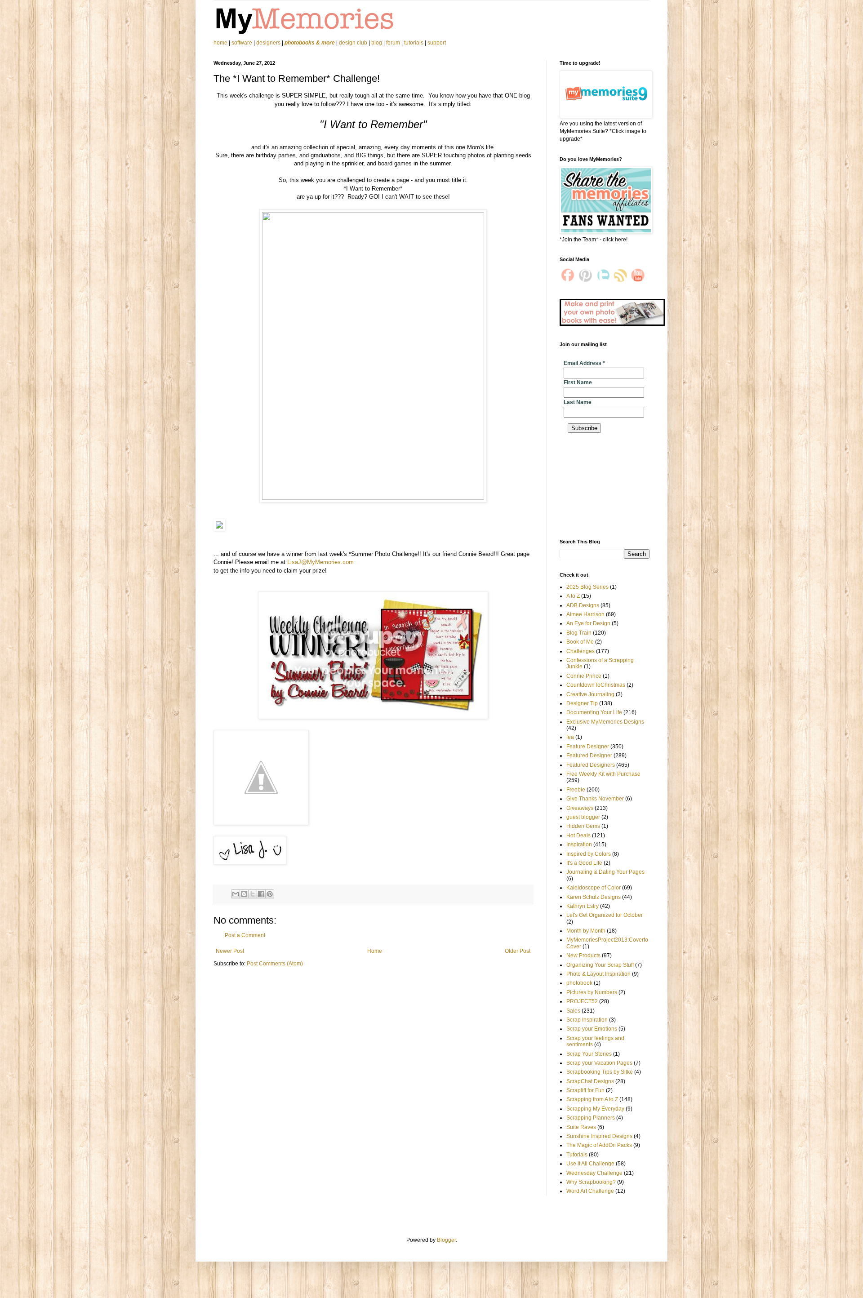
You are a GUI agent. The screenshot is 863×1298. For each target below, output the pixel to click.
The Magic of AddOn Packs (599, 1145)
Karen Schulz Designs (593, 897)
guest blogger (583, 817)
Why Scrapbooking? (591, 1182)
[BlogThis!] (244, 893)
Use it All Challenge (590, 1163)
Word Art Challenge (590, 1191)
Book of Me (580, 642)
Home (374, 951)
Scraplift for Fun (585, 1090)
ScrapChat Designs (590, 1081)
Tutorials (576, 1154)
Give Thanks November (595, 799)
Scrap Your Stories (589, 1054)
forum (393, 43)
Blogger (446, 1240)
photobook (579, 983)
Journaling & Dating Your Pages (605, 872)
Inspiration (579, 844)
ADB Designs (582, 605)
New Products (583, 955)
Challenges (580, 651)
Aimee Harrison (585, 614)
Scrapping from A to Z (592, 1099)
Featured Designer (589, 755)
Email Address (584, 363)
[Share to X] (252, 893)
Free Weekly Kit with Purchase (603, 774)
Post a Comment (245, 935)
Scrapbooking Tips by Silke (599, 1072)
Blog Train (579, 633)
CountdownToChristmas (595, 685)
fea (570, 737)
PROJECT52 (582, 1001)
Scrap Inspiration (587, 1020)
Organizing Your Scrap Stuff (600, 965)
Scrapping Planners (590, 1118)
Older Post (517, 951)
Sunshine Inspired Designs (599, 1136)
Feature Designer (587, 746)
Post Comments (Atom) (275, 963)
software (241, 43)
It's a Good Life (584, 863)
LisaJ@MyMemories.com (321, 562)
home (221, 43)
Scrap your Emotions (591, 1029)
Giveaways (579, 808)
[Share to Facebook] (261, 893)
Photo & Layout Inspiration (598, 974)
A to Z (573, 596)
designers (268, 43)
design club (353, 43)
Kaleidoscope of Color (593, 888)
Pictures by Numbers (591, 992)
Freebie (575, 790)
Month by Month (585, 931)
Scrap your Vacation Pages (599, 1063)
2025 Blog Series (587, 587)
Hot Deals (578, 835)
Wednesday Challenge (594, 1173)
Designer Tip (582, 703)
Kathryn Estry (582, 906)
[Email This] (235, 893)
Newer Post (230, 951)
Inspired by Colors (588, 854)
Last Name (578, 402)
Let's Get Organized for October (604, 915)
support (436, 43)
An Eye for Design (588, 623)
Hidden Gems (583, 826)
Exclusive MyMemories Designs (605, 722)
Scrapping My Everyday (595, 1109)
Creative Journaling (590, 694)
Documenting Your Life (594, 712)
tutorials (413, 43)
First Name (578, 382)
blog (376, 43)
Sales (573, 1011)
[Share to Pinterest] (269, 893)
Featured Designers (590, 765)
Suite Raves (581, 1127)
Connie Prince (583, 676)
